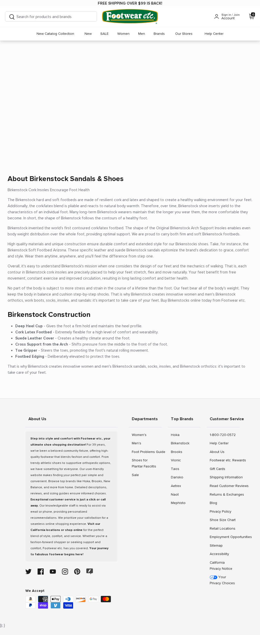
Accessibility (219, 554)
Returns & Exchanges (224, 494)
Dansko (177, 477)
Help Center (214, 33)
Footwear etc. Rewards (224, 460)
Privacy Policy (220, 511)
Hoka (176, 434)
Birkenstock (180, 443)
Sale (137, 475)
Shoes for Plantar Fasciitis (144, 463)
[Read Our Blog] (89, 571)
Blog (215, 502)
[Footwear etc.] (130, 16)
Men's (137, 443)
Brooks (176, 451)
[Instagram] (65, 571)
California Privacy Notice (221, 565)
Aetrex (176, 485)
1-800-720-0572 (222, 434)
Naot (176, 494)
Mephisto (178, 502)
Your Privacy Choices (222, 580)
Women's (139, 434)
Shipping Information (224, 477)
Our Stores (183, 33)
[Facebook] (41, 571)
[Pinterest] (77, 571)
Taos (176, 468)
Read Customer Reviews (224, 485)
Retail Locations (222, 528)
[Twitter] (28, 571)
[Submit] (11, 16)
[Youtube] (53, 571)
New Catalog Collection (55, 33)
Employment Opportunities (224, 536)
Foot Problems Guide (147, 451)
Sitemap (216, 545)
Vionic (176, 460)
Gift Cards (217, 468)
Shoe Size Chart (222, 519)
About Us (216, 451)
